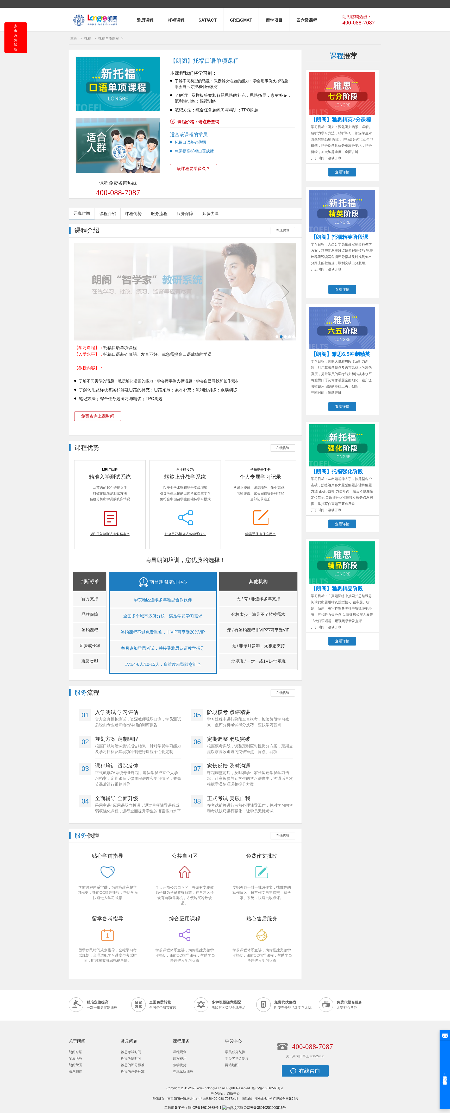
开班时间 (81, 213)
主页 (73, 38)
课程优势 (133, 213)
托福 (87, 38)
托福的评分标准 (133, 1071)
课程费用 (179, 1058)
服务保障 (185, 213)
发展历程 (75, 1058)
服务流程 (159, 213)
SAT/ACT (207, 20)
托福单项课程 (108, 38)
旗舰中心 (233, 1093)
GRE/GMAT (241, 20)
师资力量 (210, 213)
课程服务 (181, 1041)
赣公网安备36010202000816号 (263, 1108)
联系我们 (75, 1071)
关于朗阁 (77, 1041)
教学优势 (179, 1065)
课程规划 (179, 1052)
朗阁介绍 (75, 1052)
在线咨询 (283, 230)
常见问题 (129, 1041)
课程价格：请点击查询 (198, 121)
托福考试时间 (131, 1058)
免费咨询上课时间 (97, 416)
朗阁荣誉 (75, 1065)
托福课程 (176, 20)
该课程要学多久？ (193, 168)
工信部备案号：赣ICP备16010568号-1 (192, 1108)
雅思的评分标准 (133, 1065)
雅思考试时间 (131, 1052)
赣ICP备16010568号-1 (268, 1088)
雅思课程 (145, 20)
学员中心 (233, 1041)
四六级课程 (306, 20)
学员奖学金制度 (237, 1058)
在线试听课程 (183, 1071)
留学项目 (274, 20)
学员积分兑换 (235, 1052)
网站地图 (232, 1065)
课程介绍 (107, 213)
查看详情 (342, 172)
